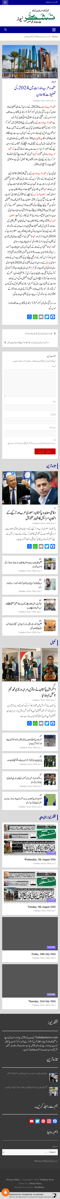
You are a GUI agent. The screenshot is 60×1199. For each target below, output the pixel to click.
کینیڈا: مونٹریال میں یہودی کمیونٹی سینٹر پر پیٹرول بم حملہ (39, 333)
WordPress (39, 1187)
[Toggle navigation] (54, 29)
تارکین (36, 154)
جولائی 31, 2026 (37, 806)
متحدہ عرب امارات (49, 106)
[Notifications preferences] (5, 1192)
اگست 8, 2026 (37, 764)
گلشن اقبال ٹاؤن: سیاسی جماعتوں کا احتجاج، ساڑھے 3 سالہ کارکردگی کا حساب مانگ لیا (26, 1087)
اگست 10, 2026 (51, 523)
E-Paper (51, 853)
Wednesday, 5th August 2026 (40, 859)
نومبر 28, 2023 (51, 100)
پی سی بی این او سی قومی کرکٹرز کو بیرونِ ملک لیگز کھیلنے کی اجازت (24, 760)
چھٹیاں (37, 138)
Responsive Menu (5, 2)
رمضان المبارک (40, 194)
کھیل (53, 643)
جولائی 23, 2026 (51, 1005)
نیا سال (48, 262)
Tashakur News (39, 100)
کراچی (40, 559)
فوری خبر (53, 82)
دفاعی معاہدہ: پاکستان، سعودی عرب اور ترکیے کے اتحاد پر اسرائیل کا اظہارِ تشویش (31, 515)
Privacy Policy (13, 1179)
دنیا (55, 508)
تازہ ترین (51, 466)
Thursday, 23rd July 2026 (42, 1001)
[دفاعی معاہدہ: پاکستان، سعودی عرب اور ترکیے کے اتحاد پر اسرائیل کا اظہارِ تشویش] (53, 1077)
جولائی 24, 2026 (51, 957)
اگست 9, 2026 (37, 747)
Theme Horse (35, 1183)
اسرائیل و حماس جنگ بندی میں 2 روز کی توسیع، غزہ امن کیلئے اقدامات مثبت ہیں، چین (28, 342)
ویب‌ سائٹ (53, 427)
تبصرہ (54, 366)
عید (45, 189)
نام (54, 401)
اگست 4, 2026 (51, 910)
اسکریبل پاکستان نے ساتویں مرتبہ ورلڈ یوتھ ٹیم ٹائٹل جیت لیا (32, 692)
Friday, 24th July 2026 (44, 954)
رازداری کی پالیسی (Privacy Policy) (46, 1161)
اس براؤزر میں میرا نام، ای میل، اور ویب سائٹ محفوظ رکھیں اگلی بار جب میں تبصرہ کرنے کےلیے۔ (31, 443)
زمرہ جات (55, 1146)
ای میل (53, 414)
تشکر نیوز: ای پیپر (47, 817)
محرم (33, 268)
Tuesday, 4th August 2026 (42, 907)
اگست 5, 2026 (37, 786)
